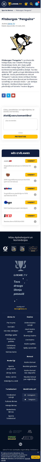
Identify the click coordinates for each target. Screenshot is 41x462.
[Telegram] (37, 4)
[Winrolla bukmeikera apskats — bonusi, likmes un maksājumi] (35, 194)
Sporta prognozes (11, 367)
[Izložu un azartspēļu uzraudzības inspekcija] (15, 431)
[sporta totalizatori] (20, 290)
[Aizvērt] (38, 452)
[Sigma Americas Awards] (22, 249)
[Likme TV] (15, 4)
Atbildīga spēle (11, 335)
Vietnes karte (11, 352)
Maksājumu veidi (11, 381)
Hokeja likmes (11, 405)
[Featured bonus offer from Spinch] (25, 4)
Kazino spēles (29, 344)
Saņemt (31, 161)
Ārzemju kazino (30, 336)
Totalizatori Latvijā (11, 396)
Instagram (31, 395)
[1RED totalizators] (35, 221)
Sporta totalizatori (11, 417)
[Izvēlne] (4, 4)
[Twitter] (8, 95)
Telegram (31, 399)
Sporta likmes (7, 10)
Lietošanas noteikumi (11, 346)
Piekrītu (35, 457)
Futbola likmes (11, 401)
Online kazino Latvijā (29, 324)
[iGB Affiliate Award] (5, 249)
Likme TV (11, 24)
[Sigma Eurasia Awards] (13, 249)
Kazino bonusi (30, 362)
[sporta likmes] (20, 268)
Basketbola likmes (11, 410)
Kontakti (11, 327)
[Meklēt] (31, 4)
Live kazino (30, 340)
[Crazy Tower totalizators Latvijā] (35, 181)
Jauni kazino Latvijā (30, 330)
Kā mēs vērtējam (11, 331)
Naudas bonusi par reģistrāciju (30, 378)
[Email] (13, 95)
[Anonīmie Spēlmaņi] (29, 431)
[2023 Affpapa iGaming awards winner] (33, 249)
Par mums (11, 323)
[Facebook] (4, 95)
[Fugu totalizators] (35, 208)
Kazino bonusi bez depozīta (30, 371)
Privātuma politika (11, 340)
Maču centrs (11, 377)
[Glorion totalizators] (35, 167)
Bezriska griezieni (30, 366)
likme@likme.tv (20, 309)
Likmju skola (11, 373)
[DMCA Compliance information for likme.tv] (27, 438)
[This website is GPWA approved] (12, 438)
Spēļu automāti (30, 348)
